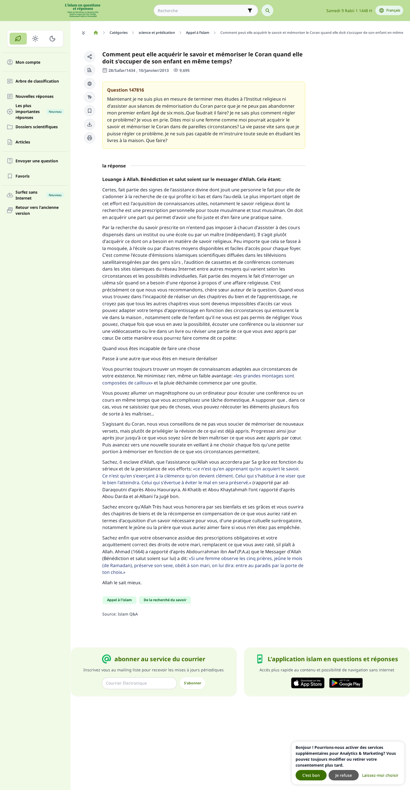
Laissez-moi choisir (380, 775)
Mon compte (27, 62)
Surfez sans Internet (38, 195)
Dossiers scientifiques (36, 127)
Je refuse (343, 775)
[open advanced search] (250, 10)
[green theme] (18, 39)
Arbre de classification (37, 81)
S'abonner (192, 683)
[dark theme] (52, 39)
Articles (22, 142)
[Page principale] (96, 33)
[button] (89, 56)
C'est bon (311, 775)
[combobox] (202, 11)
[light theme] (35, 39)
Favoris (22, 176)
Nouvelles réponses (34, 96)
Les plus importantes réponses (38, 112)
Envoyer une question (36, 161)
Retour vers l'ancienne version (37, 210)
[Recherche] (267, 10)
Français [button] (393, 10)
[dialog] (348, 763)
